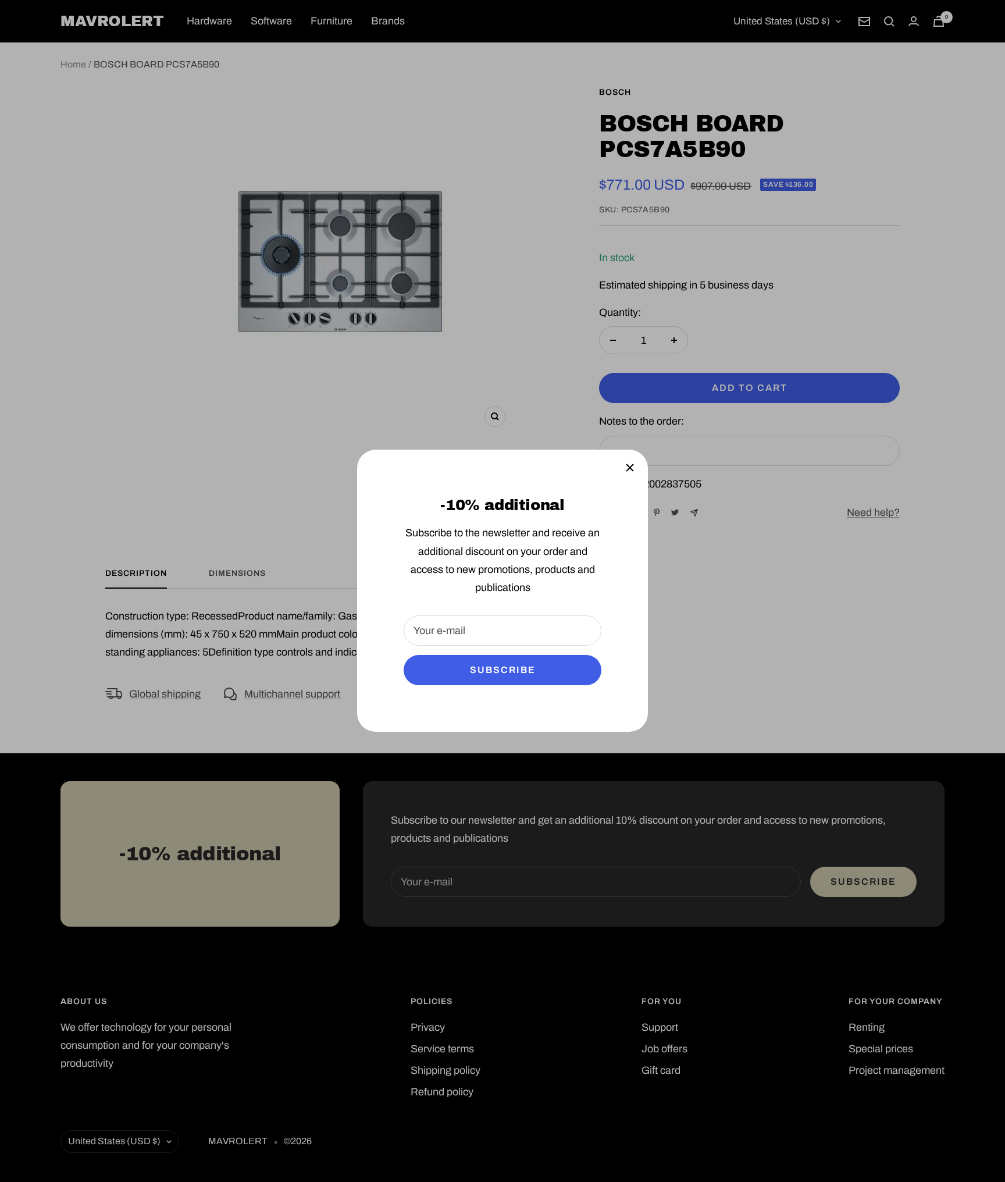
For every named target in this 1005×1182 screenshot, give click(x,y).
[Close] (630, 468)
